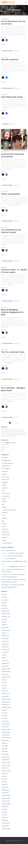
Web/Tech (4, 537)
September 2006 (6, 803)
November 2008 (6, 732)
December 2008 (6, 729)
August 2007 (5, 773)
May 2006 (4, 814)
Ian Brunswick (5, 584)
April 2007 (4, 784)
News (3, 515)
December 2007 (6, 762)
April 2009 (4, 718)
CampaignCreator (6, 460)
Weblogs (4, 540)
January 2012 (5, 646)
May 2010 (4, 685)
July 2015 (4, 602)
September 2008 (6, 737)
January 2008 (5, 759)
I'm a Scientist (4, 57)
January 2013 (5, 638)
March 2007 (5, 787)
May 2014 (4, 622)
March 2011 (5, 660)
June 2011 (4, 655)
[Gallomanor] (8, 2)
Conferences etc (6, 466)
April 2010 (4, 688)
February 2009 (5, 724)
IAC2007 (4, 501)
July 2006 (4, 809)
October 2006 (5, 801)
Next (16, 422)
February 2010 (5, 693)
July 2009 (4, 710)
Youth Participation (7, 543)
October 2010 (5, 674)
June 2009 (4, 713)
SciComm (4, 523)
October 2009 (5, 704)
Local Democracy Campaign (9, 510)
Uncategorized (5, 532)
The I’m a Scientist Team (13, 352)
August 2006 (5, 806)
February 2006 (5, 823)
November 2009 (6, 702)
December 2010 (6, 669)
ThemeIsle (19, 840)
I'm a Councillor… (6, 493)
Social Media (5, 529)
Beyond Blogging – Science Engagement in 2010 (12, 312)
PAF (3, 521)
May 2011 (4, 657)
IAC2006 (4, 499)
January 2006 (5, 825)
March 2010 (5, 690)
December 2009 (6, 699)
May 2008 (4, 748)
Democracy (4, 267)
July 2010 (4, 679)
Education (4, 474)
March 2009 (5, 721)
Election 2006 (5, 479)
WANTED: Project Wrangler (16, 553)
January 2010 (5, 696)
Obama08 (4, 518)
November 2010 (6, 671)
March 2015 (5, 608)
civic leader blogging (7, 463)
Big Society (5, 457)
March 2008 (5, 754)
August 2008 (5, 740)
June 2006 (4, 812)
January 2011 (5, 666)
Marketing (4, 512)
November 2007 (6, 765)
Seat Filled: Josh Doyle (12, 97)
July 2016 (4, 594)
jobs (3, 504)
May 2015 (4, 605)
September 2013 (6, 630)
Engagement (5, 482)
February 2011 (5, 663)
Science (4, 526)
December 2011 (6, 649)
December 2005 (6, 828)
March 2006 (5, 820)
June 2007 (4, 779)
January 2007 (5, 792)
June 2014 (4, 619)
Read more (23, 34)
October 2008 (5, 735)
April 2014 (4, 624)
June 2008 (4, 746)
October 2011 (5, 652)
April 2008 (4, 751)
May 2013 (4, 633)
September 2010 (6, 677)
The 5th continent (10, 59)
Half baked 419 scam (11, 550)
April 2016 (4, 597)
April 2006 (4, 817)
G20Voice (4, 485)
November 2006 (6, 798)
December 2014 (6, 613)
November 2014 (6, 616)
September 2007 (6, 770)
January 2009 (5, 726)
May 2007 (4, 781)
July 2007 (4, 776)
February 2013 (5, 635)
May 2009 (4, 715)
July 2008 (4, 743)
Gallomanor (4, 18)
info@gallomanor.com (10, 442)
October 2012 (5, 641)
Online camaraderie (10, 194)
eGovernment (5, 477)
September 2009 (6, 707)
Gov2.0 (3, 490)
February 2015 (5, 611)
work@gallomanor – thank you (18, 566)
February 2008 (5, 757)
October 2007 (5, 768)
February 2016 (5, 600)
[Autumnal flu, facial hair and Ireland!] (14, 139)
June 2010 (4, 682)
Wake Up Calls (5, 534)
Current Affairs (5, 468)
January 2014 (5, 627)
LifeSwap (4, 507)
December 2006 (6, 795)
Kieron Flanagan (6, 579)
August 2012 (5, 644)
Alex (3, 550)
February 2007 (5, 790)
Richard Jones (5, 574)
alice (3, 569)
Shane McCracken (6, 561)
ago (16, 50)
